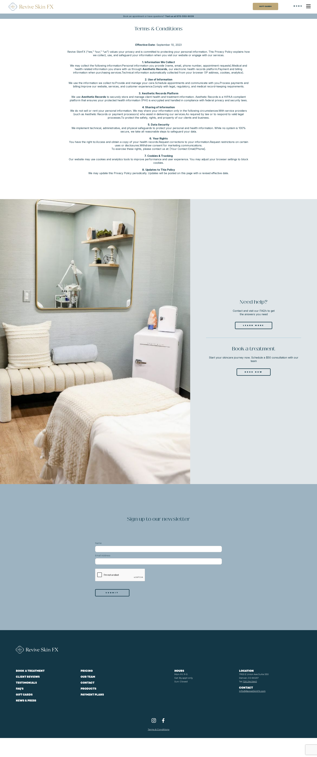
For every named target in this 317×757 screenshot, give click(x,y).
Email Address (102, 555)
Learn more (253, 325)
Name (98, 543)
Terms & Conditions (158, 729)
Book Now (254, 372)
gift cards (265, 6)
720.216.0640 (250, 681)
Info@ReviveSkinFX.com (252, 691)
